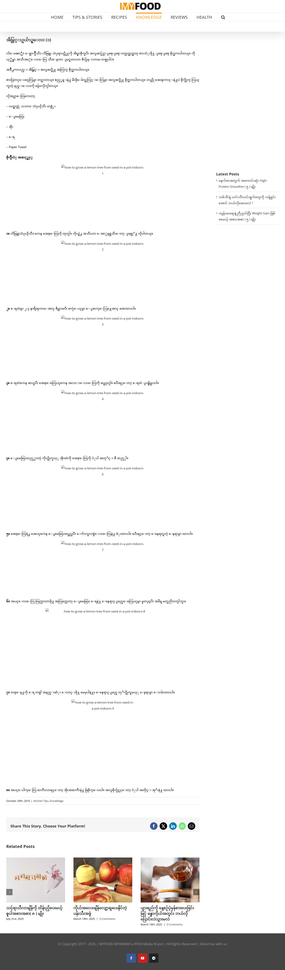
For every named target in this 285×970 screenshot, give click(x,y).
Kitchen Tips (40, 801)
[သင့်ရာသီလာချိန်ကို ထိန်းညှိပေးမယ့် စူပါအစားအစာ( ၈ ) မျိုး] (35, 860)
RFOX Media (143, 944)
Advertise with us (213, 944)
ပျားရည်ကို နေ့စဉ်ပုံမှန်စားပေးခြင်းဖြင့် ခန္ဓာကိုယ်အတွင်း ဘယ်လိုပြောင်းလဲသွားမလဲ (167, 913)
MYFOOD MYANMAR (115, 944)
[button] (223, 17)
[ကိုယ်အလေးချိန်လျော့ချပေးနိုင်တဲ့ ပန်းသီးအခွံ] (102, 860)
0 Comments (107, 919)
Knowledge (56, 801)
